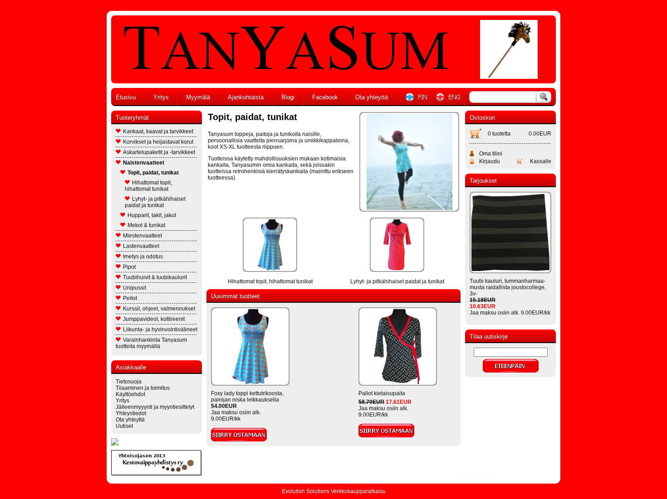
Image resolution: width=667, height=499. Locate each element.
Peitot (130, 298)
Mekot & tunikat (146, 225)
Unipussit (134, 288)
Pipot (129, 267)
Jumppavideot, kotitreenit (154, 319)
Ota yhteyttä (371, 97)
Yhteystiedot (131, 413)
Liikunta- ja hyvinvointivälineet (160, 329)
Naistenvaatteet (143, 163)
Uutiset (124, 426)
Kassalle (540, 161)
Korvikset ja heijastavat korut (158, 142)
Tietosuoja (129, 381)
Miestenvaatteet (142, 236)
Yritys (161, 97)
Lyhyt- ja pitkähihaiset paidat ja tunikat (155, 202)
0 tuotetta (499, 134)
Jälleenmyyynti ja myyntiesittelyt (155, 407)
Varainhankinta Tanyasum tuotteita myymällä (151, 343)
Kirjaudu (489, 161)
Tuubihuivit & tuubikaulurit (155, 277)
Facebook (325, 97)
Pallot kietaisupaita (381, 393)
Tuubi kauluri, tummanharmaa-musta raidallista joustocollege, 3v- (508, 287)
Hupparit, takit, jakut (152, 215)
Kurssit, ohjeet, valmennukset (159, 308)
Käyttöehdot (130, 394)
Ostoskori (482, 117)
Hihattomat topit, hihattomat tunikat (148, 185)
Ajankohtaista (246, 97)
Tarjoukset (483, 180)
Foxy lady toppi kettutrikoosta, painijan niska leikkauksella (247, 396)
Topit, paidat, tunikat (153, 173)
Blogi (287, 97)
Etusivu (126, 97)
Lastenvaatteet (141, 246)
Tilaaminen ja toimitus (143, 388)
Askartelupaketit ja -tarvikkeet (159, 152)
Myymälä (198, 97)
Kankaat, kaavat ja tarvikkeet (158, 131)
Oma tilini (490, 153)
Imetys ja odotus (143, 256)
